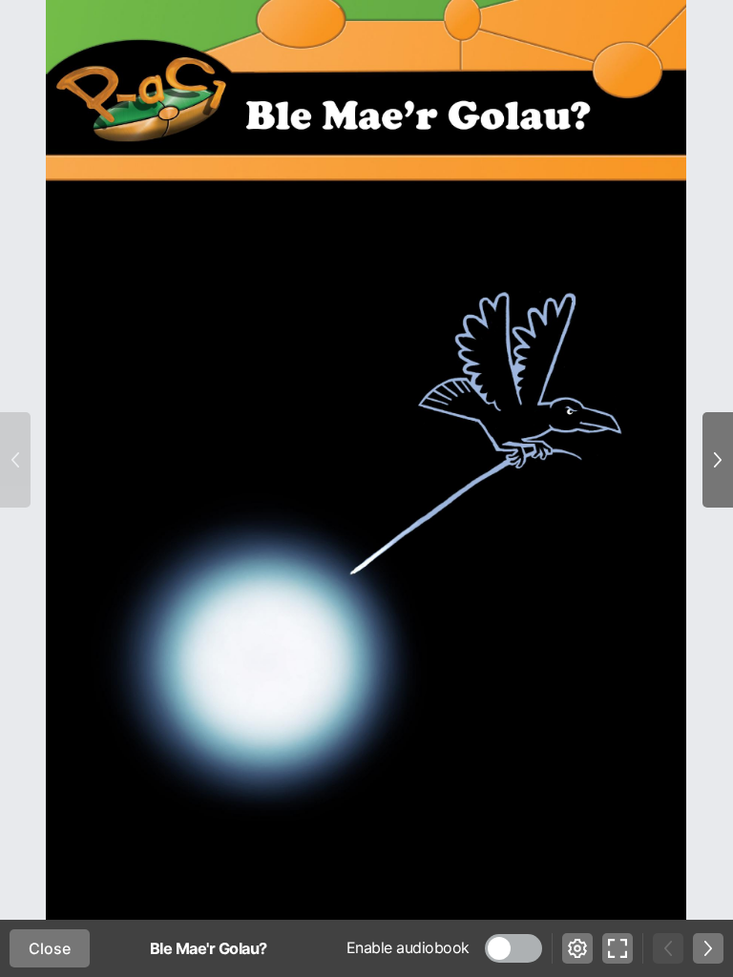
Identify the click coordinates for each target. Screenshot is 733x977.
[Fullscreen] (617, 948)
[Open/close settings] (577, 948)
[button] (513, 948)
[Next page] (717, 460)
